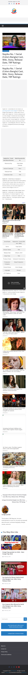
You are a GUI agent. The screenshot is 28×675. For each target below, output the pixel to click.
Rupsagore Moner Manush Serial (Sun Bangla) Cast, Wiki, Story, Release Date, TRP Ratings (14, 496)
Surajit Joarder (14, 65)
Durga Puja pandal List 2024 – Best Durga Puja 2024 (13, 553)
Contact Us (3, 649)
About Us (3, 646)
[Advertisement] (14, 94)
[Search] (25, 619)
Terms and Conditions (6, 654)
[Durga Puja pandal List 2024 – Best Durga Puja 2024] (14, 536)
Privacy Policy (4, 651)
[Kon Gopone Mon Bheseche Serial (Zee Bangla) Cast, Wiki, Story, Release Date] (14, 589)
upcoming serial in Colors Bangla (9, 110)
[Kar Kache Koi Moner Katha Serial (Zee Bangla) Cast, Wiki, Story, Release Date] (14, 562)
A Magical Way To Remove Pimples (16, 633)
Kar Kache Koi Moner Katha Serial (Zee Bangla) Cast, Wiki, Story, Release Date (13, 579)
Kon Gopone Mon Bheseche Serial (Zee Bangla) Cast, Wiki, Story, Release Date (13, 606)
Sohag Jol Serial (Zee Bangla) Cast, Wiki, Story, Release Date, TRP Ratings (13, 501)
